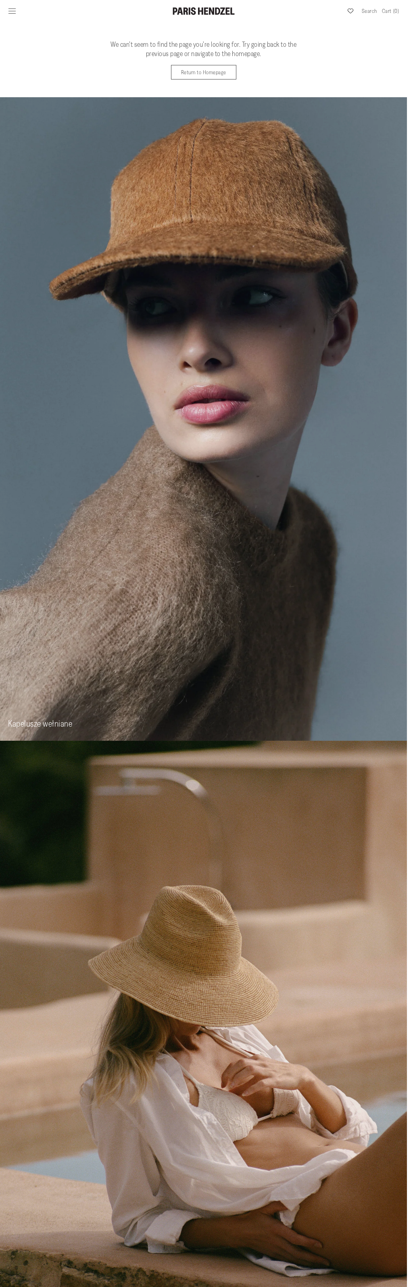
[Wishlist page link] (350, 11)
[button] (12, 11)
